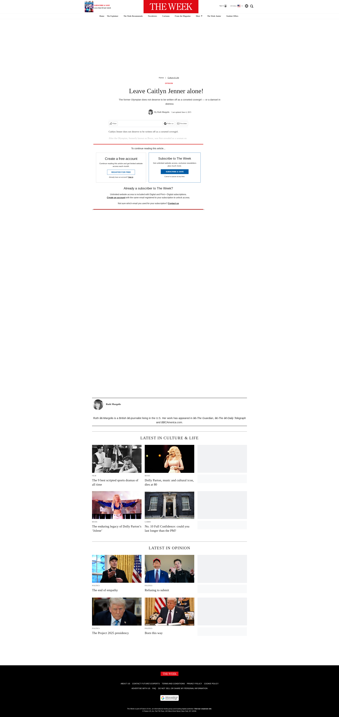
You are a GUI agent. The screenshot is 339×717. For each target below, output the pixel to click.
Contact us (173, 203)
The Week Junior (214, 16)
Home (161, 78)
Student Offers (232, 16)
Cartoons (166, 16)
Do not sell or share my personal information (183, 688)
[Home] (101, 16)
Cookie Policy (211, 684)
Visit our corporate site (202, 709)
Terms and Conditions (173, 684)
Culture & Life (173, 78)
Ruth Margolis (163, 112)
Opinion (169, 83)
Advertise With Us (140, 688)
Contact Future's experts (146, 684)
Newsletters (152, 16)
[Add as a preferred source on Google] (169, 698)
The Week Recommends (133, 16)
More (198, 16)
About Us (125, 684)
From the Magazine (183, 16)
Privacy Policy (194, 684)
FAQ (154, 688)
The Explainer (112, 16)
